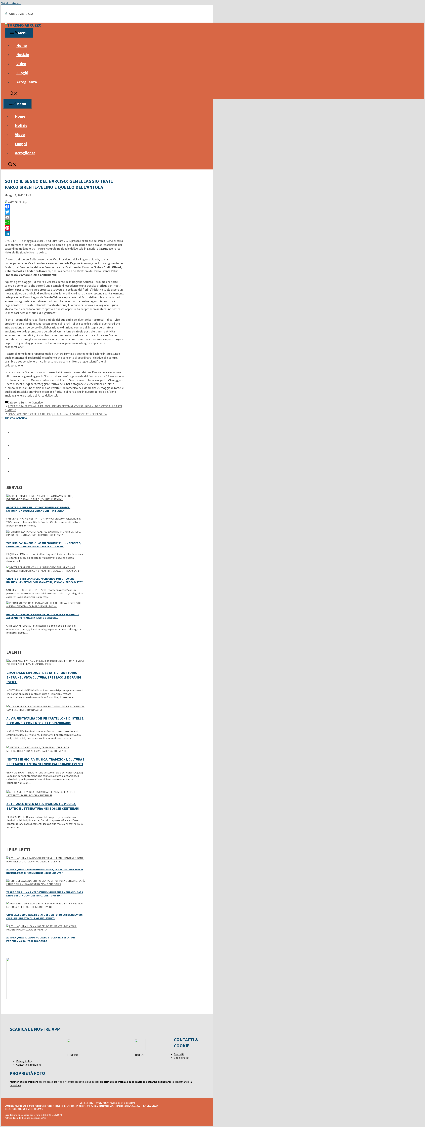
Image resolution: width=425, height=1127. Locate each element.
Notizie (22, 54)
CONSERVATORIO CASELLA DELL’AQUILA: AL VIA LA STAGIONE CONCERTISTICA (57, 414)
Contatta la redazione (28, 1064)
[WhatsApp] (64, 222)
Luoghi (22, 72)
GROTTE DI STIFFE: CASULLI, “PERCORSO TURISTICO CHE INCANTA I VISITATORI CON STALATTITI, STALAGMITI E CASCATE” (44, 580)
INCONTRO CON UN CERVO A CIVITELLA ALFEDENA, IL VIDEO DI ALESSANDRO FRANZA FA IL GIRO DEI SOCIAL (42, 616)
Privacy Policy (24, 1061)
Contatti (179, 1054)
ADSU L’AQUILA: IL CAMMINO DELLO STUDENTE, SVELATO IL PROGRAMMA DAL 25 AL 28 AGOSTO (40, 939)
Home (21, 45)
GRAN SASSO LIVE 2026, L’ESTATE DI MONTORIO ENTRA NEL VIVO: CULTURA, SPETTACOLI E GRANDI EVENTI (43, 677)
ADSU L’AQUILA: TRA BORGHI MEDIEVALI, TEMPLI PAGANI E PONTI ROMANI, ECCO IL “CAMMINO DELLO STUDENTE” (44, 871)
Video (21, 63)
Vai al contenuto (11, 3)
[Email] (64, 217)
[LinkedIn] (64, 233)
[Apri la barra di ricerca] (14, 94)
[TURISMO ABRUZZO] (23, 25)
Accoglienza (26, 81)
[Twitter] (64, 212)
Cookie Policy (181, 1057)
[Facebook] (64, 206)
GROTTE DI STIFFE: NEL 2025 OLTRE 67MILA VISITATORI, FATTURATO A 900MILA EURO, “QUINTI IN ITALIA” (38, 509)
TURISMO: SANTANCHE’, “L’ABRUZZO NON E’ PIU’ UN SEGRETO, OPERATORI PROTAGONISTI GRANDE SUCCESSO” (43, 544)
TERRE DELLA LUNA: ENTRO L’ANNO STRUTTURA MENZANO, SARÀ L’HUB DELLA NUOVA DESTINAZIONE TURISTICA (44, 893)
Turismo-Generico (32, 402)
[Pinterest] (64, 228)
